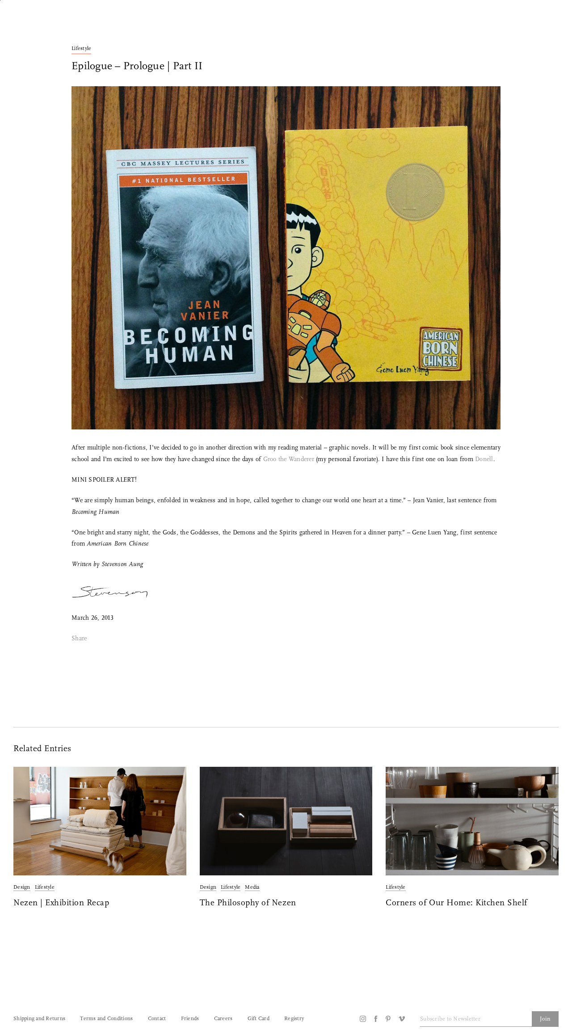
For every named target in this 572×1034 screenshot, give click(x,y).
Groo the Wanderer (288, 459)
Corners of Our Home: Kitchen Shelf (456, 903)
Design (21, 887)
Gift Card (258, 1018)
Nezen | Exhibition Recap (61, 903)
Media (252, 887)
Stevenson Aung (122, 564)
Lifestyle (81, 48)
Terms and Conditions (106, 1018)
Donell (484, 459)
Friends (190, 1018)
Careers (223, 1018)
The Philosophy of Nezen (248, 903)
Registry (294, 1018)
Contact (157, 1018)
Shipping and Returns (39, 1018)
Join (545, 1019)
